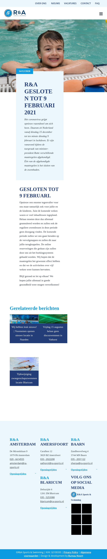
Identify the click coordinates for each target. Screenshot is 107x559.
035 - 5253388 (47, 497)
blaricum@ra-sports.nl (52, 501)
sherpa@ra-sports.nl (82, 463)
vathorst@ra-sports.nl (51, 463)
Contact (86, 3)
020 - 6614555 (17, 459)
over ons (40, 3)
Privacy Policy (71, 552)
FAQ (97, 3)
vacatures (70, 3)
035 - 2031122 (78, 459)
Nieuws (55, 3)
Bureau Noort (75, 555)
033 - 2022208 (47, 459)
